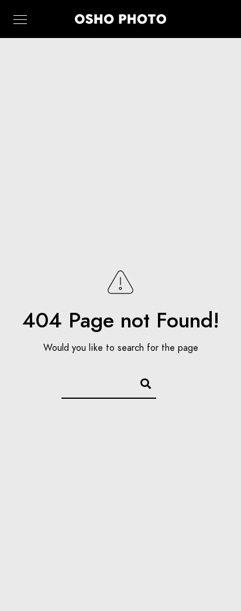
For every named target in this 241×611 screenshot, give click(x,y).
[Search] (140, 381)
